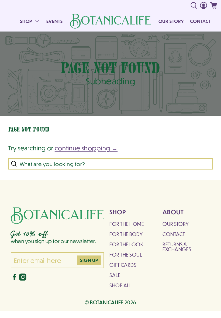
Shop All (120, 285)
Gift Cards (122, 265)
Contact (174, 234)
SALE (114, 275)
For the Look (126, 244)
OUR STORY (171, 21)
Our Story (176, 224)
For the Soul (125, 254)
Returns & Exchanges (177, 246)
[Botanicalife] (110, 21)
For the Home (126, 224)
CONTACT (200, 21)
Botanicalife (106, 302)
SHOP (26, 21)
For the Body (126, 234)
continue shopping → (86, 148)
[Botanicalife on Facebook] (14, 278)
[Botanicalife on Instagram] (22, 278)
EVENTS (54, 21)
